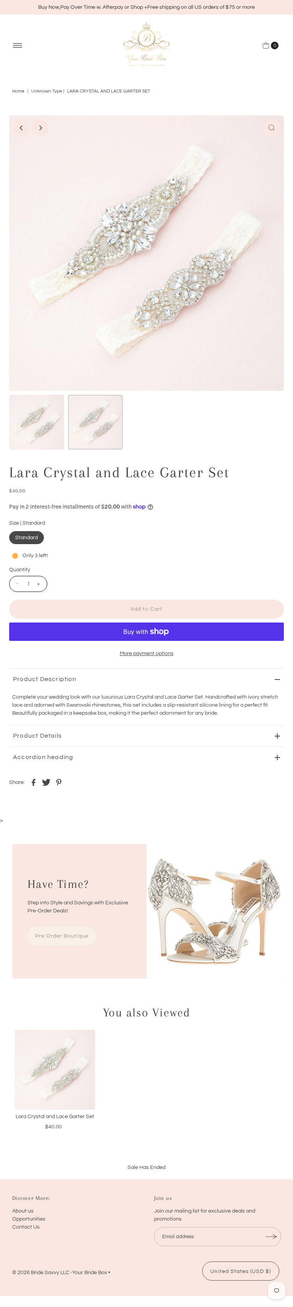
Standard (26, 537)
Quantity (19, 569)
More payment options (147, 653)
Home (18, 91)
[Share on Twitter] (46, 782)
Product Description (44, 679)
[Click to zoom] (271, 127)
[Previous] (21, 127)
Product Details (37, 736)
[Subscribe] (271, 1236)
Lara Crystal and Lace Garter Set (55, 1116)
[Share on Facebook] (33, 782)
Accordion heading (43, 757)
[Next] (40, 127)
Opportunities (28, 1219)
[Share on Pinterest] (58, 782)
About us (23, 1211)
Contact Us (26, 1227)
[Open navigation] (18, 45)
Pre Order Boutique (62, 936)
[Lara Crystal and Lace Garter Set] (55, 1070)
